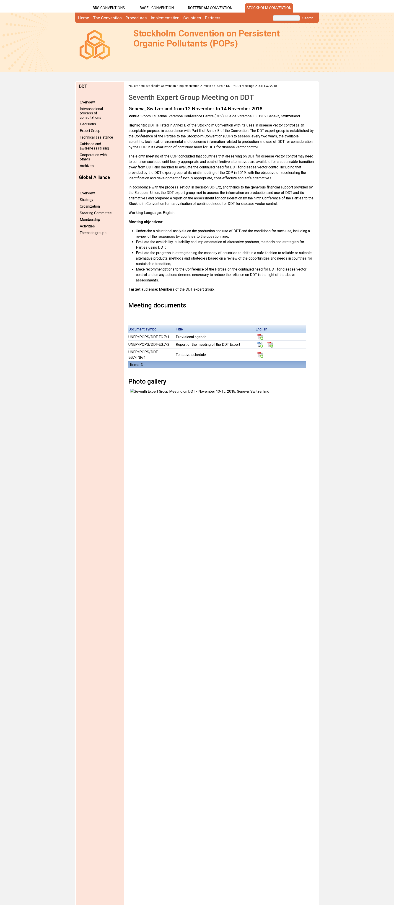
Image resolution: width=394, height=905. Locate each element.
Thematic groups (93, 233)
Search (307, 18)
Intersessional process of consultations (91, 113)
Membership (90, 219)
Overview (87, 102)
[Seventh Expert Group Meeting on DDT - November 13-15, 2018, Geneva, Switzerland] (199, 391)
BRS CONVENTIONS (109, 8)
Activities (87, 226)
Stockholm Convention (268, 8)
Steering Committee (96, 213)
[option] (221, 199)
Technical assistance (96, 137)
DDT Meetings (245, 86)
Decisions (88, 124)
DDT (229, 86)
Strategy (86, 200)
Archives (87, 166)
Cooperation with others (93, 157)
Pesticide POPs (213, 86)
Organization (90, 206)
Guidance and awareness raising (94, 146)
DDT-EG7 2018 (267, 86)
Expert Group (90, 131)
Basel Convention (157, 8)
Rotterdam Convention (210, 8)
